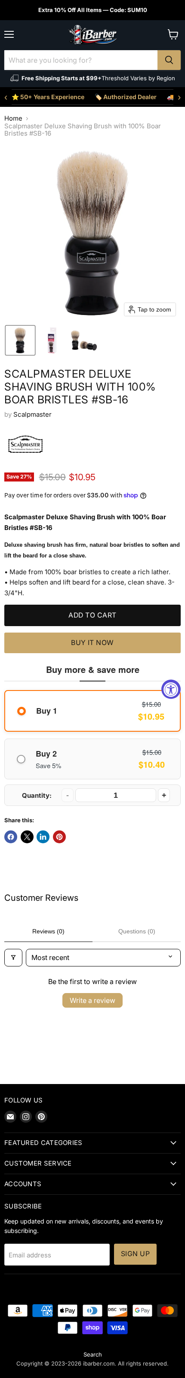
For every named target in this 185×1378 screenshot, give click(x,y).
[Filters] (13, 957)
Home (13, 118)
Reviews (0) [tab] (48, 931)
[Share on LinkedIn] (43, 836)
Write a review (92, 1000)
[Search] (169, 60)
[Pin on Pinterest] (59, 836)
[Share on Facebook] (10, 836)
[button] (20, 340)
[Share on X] (27, 836)
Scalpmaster (32, 414)
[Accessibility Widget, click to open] (171, 689)
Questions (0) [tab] (136, 931)
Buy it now (92, 643)
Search (92, 1354)
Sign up (135, 1254)
